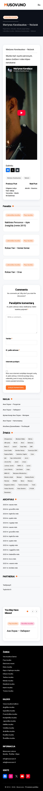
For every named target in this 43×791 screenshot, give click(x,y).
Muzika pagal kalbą (23, 29)
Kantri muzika (7, 687)
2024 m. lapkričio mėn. (11, 514)
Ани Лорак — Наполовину (12, 421)
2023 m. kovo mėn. (9, 559)
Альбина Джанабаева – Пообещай (16, 426)
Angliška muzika (8, 707)
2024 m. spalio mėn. (10, 518)
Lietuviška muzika (10, 17)
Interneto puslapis (12, 362)
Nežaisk (27, 178)
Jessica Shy (7, 462)
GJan (32, 454)
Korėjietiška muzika (10, 718)
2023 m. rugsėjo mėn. (10, 545)
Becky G (6, 446)
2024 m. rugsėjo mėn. (10, 523)
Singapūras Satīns (9, 485)
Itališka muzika (8, 724)
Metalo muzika (8, 681)
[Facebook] (8, 170)
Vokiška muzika (8, 728)
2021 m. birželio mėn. (10, 568)
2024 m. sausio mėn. (10, 527)
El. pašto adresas (13, 350)
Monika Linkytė (8, 477)
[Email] (17, 170)
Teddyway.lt (7, 585)
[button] (32, 611)
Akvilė (15, 443)
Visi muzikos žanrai (9, 657)
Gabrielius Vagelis (21, 454)
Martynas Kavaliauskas (14, 178)
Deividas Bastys (19, 450)
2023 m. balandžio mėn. (11, 554)
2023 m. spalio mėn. (10, 541)
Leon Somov (19, 469)
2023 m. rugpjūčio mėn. (11, 550)
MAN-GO (6, 473)
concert (15, 446)
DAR (31, 446)
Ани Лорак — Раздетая (11, 404)
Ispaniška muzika (9, 711)
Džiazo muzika (8, 674)
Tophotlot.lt (7, 589)
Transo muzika (8, 691)
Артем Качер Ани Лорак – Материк (16, 415)
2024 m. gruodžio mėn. (11, 509)
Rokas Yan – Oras (13, 272)
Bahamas (30, 443)
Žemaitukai (7, 492)
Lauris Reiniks (8, 469)
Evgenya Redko (8, 454)
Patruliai (6, 481)
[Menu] (39, 4)
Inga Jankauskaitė (15, 458)
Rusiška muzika (14, 628)
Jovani (16, 462)
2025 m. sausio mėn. (10, 505)
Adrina (30, 439)
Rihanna (30, 481)
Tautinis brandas (23, 485)
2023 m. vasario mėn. (10, 563)
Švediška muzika (9, 738)
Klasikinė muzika (8, 684)
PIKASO (15, 481)
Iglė (5, 458)
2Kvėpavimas (8, 439)
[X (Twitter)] (13, 170)
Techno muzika (8, 677)
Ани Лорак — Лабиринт (12, 410)
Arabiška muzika (9, 731)
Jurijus (24, 462)
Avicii (22, 443)
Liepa (28, 469)
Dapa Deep (23, 446)
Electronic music (8, 663)
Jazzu (26, 458)
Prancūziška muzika (10, 714)
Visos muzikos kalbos (10, 704)
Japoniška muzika (9, 721)
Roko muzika (7, 667)
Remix (22, 481)
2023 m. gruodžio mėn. (11, 532)
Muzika (13, 29)
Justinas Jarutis (9, 466)
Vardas (9, 338)
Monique (19, 477)
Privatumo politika (31, 787)
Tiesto (33, 485)
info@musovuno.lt (9, 759)
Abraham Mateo (20, 439)
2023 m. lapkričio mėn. (11, 536)
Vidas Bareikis (21, 488)
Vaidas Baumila (8, 488)
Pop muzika (28, 215)
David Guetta (8, 450)
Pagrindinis (6, 29)
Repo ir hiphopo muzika (17, 624)
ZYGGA (31, 488)
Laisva (28, 466)
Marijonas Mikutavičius (20, 473)
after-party (7, 443)
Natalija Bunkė (29, 477)
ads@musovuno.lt (9, 762)
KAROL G (20, 466)
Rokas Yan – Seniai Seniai (17, 248)
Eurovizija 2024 (32, 450)
